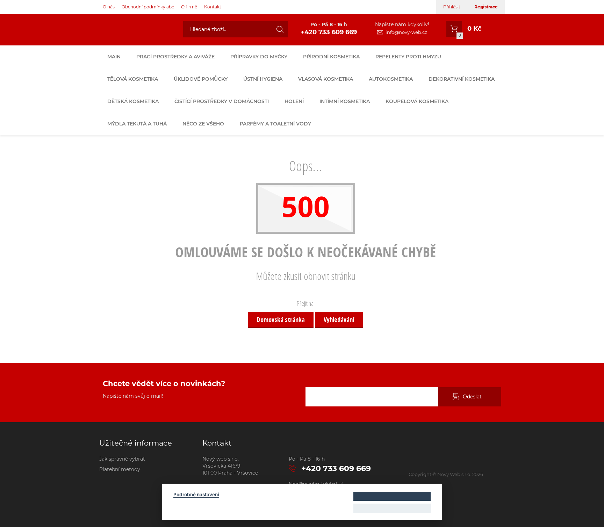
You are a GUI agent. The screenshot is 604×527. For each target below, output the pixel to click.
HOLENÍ (294, 101)
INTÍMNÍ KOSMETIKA (344, 101)
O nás (109, 6)
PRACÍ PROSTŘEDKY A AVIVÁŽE (175, 56)
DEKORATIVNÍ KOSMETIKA (462, 79)
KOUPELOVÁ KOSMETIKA (417, 101)
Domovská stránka (281, 319)
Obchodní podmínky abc (148, 6)
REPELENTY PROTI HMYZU (408, 56)
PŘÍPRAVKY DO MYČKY (258, 56)
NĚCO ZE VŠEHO (203, 124)
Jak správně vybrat (122, 459)
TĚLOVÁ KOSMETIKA (132, 79)
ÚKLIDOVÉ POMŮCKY (201, 79)
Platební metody (119, 469)
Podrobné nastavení (196, 494)
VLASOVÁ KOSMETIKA (325, 79)
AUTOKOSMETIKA (391, 79)
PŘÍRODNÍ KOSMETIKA (331, 56)
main (114, 56)
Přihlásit (451, 6)
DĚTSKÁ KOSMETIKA (133, 101)
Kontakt (212, 6)
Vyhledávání (339, 319)
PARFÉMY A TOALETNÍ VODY (275, 124)
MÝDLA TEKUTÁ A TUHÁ (137, 124)
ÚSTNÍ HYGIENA (262, 79)
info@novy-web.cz (406, 32)
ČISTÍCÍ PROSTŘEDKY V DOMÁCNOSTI (221, 101)
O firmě (189, 6)
